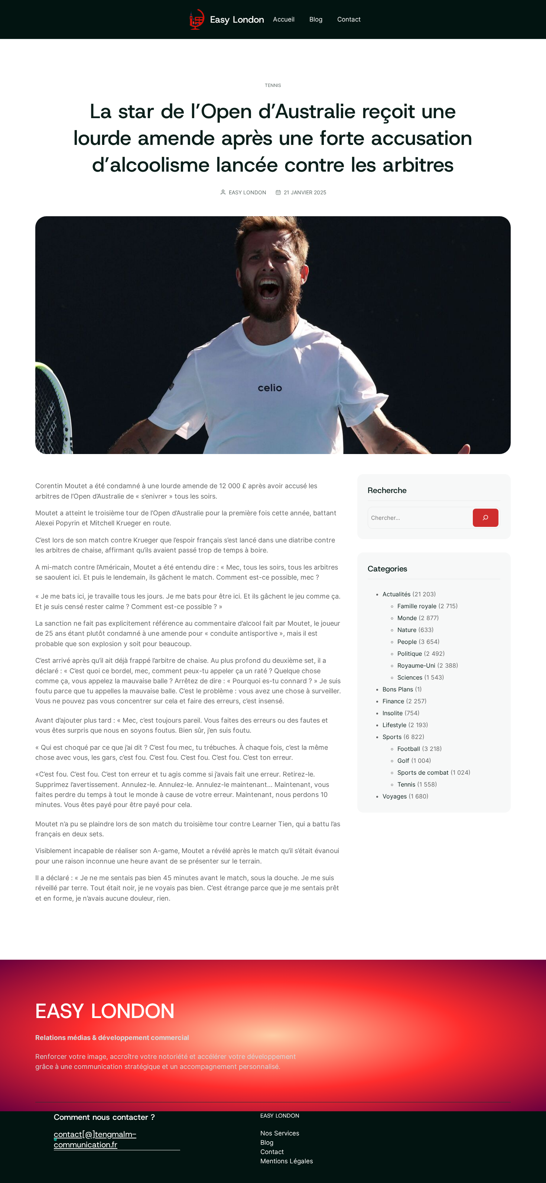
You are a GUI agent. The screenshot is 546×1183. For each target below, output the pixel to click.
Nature (406, 629)
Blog (266, 1142)
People (407, 641)
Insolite (393, 713)
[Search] (485, 518)
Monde (407, 618)
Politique (409, 653)
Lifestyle (394, 725)
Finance (393, 701)
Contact (272, 1152)
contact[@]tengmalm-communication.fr (95, 1139)
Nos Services (279, 1133)
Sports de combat (423, 772)
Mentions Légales (286, 1161)
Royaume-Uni (416, 665)
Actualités (396, 594)
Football (408, 748)
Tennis (273, 85)
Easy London (237, 19)
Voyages (395, 796)
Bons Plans (398, 689)
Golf (403, 760)
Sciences (409, 677)
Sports (392, 736)
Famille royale (416, 606)
